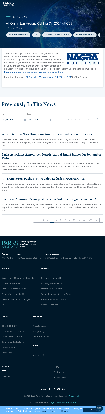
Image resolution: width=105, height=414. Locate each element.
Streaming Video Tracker (52, 289)
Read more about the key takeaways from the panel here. (33, 72)
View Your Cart (40, 355)
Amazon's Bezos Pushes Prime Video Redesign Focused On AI (43, 178)
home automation (18, 35)
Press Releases (39, 326)
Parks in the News (41, 337)
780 (90, 220)
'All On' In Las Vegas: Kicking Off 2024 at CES (48, 77)
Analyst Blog (38, 331)
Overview (6, 376)
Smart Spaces (8, 353)
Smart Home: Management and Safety (20, 278)
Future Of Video (9, 348)
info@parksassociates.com (28, 258)
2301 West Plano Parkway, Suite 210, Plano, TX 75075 (68, 258)
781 (96, 220)
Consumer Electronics (12, 284)
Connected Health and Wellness (17, 289)
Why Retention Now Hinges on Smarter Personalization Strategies (47, 134)
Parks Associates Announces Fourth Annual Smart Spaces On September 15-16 (52, 156)
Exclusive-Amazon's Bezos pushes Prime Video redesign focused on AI (49, 199)
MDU (4, 305)
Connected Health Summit (14, 342)
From (29, 114)
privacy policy (47, 411)
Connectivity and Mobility (13, 294)
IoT (36, 35)
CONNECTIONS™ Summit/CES (15, 331)
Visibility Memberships (51, 284)
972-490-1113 (7, 258)
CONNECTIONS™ (9, 326)
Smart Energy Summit (12, 337)
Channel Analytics (49, 305)
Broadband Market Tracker (54, 300)
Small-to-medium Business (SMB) (17, 300)
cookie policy (63, 411)
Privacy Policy (60, 378)
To (3, 114)
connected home (85, 35)
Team (56, 367)
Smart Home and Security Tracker (57, 294)
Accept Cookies (91, 410)
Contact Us (59, 372)
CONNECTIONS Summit (57, 35)
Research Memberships (52, 278)
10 (79, 220)
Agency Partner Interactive (63, 402)
